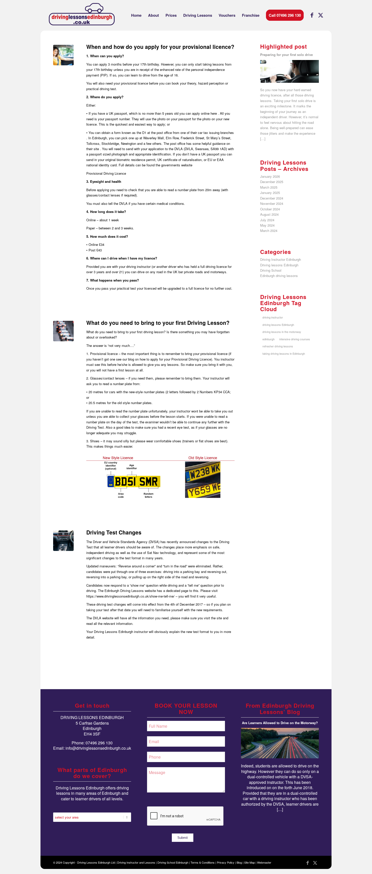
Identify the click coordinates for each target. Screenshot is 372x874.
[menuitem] (136, 15)
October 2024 (270, 209)
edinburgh (268, 339)
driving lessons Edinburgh (278, 325)
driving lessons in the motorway (281, 332)
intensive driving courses (294, 339)
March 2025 (268, 187)
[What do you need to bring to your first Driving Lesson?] (63, 331)
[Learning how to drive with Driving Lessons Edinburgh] (63, 55)
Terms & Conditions (203, 862)
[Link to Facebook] (312, 15)
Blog (239, 862)
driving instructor (272, 317)
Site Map (249, 862)
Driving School (270, 270)
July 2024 (267, 219)
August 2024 (269, 214)
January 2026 (270, 176)
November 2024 (271, 203)
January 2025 (270, 192)
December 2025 (271, 181)
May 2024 (267, 225)
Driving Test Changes (113, 532)
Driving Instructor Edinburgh (280, 259)
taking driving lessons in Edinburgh (283, 353)
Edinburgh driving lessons (279, 275)
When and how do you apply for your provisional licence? (160, 46)
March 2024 (268, 230)
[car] (63, 540)
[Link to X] (320, 15)
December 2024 (271, 198)
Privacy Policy (225, 862)
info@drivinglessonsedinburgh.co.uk (98, 748)
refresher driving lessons (277, 346)
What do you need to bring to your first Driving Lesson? (158, 322)
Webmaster (264, 862)
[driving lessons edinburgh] (81, 15)
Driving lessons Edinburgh (279, 265)
